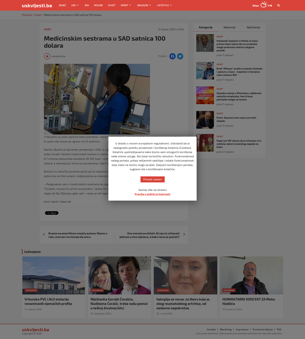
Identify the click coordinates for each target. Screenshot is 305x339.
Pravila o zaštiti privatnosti (152, 194)
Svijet (111, 5)
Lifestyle (163, 5)
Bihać (62, 5)
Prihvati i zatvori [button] (152, 179)
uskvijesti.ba (37, 5)
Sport (124, 5)
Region (98, 5)
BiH (87, 5)
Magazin (142, 5)
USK (73, 5)
